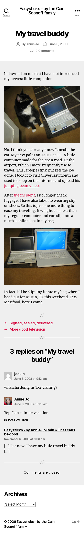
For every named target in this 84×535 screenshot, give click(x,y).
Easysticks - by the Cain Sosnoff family (42, 11)
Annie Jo (33, 44)
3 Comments (44, 51)
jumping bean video (21, 185)
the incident (24, 195)
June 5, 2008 (58, 44)
